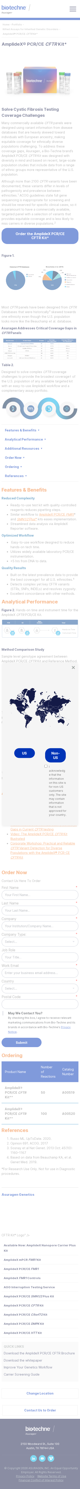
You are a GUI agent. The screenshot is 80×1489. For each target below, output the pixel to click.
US (24, 753)
